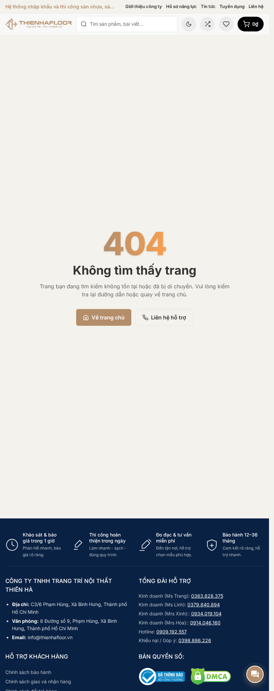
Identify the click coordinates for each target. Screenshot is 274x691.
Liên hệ (256, 6)
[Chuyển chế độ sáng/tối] (188, 24)
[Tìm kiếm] (84, 24)
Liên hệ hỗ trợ (168, 317)
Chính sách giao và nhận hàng (38, 681)
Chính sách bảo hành (28, 672)
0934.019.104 (206, 613)
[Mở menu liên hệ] (255, 674)
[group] (134, 545)
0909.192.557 (171, 631)
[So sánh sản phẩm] (207, 24)
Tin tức (208, 6)
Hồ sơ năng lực (181, 6)
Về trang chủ (108, 317)
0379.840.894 (203, 604)
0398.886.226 (194, 640)
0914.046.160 (205, 622)
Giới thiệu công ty (143, 6)
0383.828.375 (207, 596)
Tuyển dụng (232, 6)
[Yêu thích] (226, 24)
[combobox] (131, 24)
